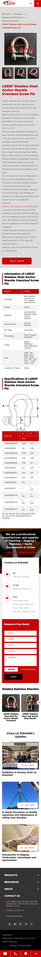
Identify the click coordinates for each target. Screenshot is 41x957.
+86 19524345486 (21, 577)
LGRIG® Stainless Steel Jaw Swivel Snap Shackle (30, 716)
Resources (11, 882)
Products (18, 14)
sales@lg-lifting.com (22, 589)
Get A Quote (17, 261)
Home (7, 14)
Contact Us (12, 896)
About (8, 889)
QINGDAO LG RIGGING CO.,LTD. (17, 938)
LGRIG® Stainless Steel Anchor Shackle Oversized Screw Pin (19, 26)
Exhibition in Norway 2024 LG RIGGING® (19, 773)
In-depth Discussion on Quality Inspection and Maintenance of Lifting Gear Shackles (19, 815)
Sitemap (13, 946)
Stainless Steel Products (12, 17)
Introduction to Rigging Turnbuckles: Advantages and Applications (19, 857)
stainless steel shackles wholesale (17, 207)
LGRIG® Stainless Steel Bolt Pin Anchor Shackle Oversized (11, 717)
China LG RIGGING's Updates (20, 735)
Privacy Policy (25, 946)
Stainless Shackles (10, 21)
